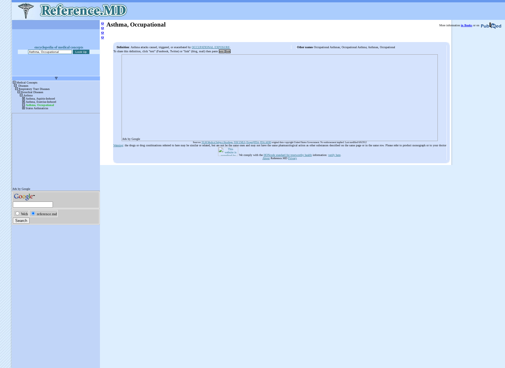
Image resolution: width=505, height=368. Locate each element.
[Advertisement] (279, 96)
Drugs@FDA (252, 142)
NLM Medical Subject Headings (217, 142)
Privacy (292, 158)
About (266, 158)
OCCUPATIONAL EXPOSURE (211, 47)
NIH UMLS (239, 142)
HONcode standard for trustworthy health (288, 155)
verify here (334, 155)
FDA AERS (265, 142)
